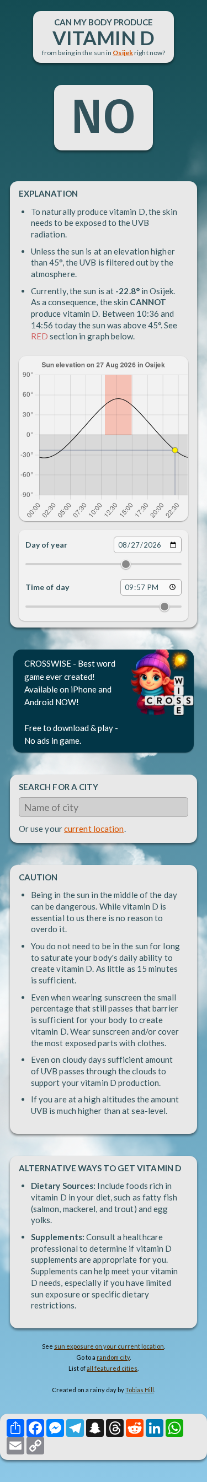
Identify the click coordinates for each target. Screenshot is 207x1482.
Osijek (123, 52)
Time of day (47, 587)
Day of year (46, 544)
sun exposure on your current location (109, 1346)
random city (113, 1357)
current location (94, 829)
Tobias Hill (139, 1389)
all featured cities (112, 1368)
